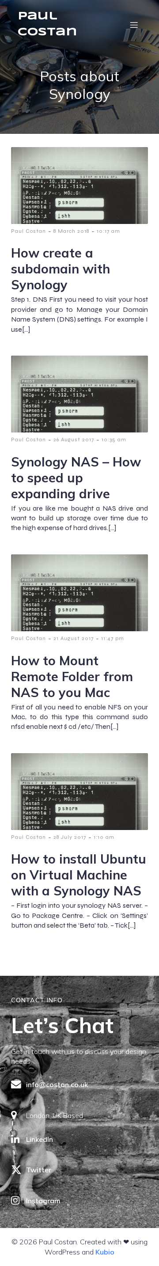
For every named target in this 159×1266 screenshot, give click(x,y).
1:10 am (104, 837)
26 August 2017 (73, 439)
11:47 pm (112, 638)
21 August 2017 (73, 638)
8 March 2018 (71, 231)
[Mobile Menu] (133, 24)
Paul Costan (28, 231)
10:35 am (114, 439)
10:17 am (108, 231)
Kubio (104, 1251)
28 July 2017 (69, 837)
